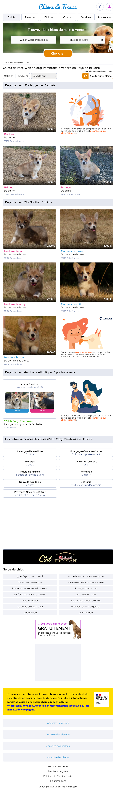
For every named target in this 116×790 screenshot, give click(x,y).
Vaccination (30, 612)
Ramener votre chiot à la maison (30, 588)
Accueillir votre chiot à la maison (86, 576)
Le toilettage (86, 612)
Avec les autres (30, 600)
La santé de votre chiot (30, 606)
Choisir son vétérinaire (30, 582)
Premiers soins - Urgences (85, 606)
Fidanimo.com (58, 780)
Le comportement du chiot (86, 600)
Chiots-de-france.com (58, 766)
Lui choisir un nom (86, 594)
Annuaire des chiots (58, 722)
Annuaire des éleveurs (58, 734)
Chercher (58, 53)
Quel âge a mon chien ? (30, 576)
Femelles (23, 76)
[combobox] (33, 40)
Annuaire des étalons (58, 745)
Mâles (8, 76)
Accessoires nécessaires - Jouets (86, 582)
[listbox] (101, 40)
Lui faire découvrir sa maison (30, 594)
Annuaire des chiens (58, 757)
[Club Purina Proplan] (58, 556)
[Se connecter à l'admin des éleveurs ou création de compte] (109, 7)
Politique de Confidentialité (58, 775)
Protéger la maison (86, 588)
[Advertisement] (58, 525)
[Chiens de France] (58, 7)
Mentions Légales (58, 771)
